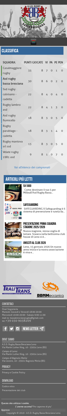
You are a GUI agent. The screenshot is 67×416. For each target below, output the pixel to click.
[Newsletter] (33, 331)
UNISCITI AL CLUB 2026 (34, 242)
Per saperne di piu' (42, 406)
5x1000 (27, 185)
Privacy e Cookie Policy (13, 372)
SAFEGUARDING (30, 204)
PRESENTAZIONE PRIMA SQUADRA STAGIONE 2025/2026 (39, 225)
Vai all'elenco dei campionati (32, 167)
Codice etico (8, 386)
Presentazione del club (13, 390)
